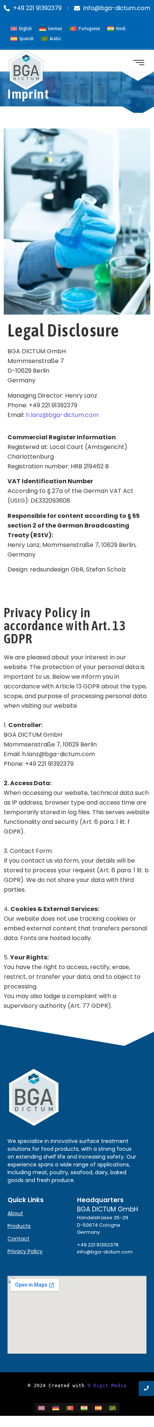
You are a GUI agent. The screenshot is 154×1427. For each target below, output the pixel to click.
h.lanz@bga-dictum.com (62, 415)
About (15, 1213)
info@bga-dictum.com (105, 1251)
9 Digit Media (106, 1385)
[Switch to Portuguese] (70, 1408)
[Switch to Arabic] (112, 1408)
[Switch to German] (56, 1408)
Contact (18, 1238)
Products (19, 1226)
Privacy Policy (25, 1251)
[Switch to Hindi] (84, 1408)
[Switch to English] (41, 1408)
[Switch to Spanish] (98, 1408)
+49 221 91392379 (97, 1244)
